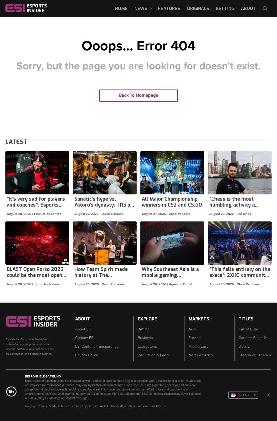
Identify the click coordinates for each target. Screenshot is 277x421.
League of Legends (255, 355)
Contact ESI (84, 338)
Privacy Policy (86, 355)
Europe (195, 338)
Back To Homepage (138, 95)
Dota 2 (244, 346)
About (248, 8)
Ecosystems (148, 346)
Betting (225, 8)
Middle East (198, 346)
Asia (192, 329)
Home (121, 8)
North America (201, 355)
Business (145, 338)
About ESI (83, 329)
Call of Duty (248, 329)
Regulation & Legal (153, 355)
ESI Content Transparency (96, 346)
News (140, 8)
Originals (198, 8)
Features (169, 8)
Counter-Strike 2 (252, 338)
